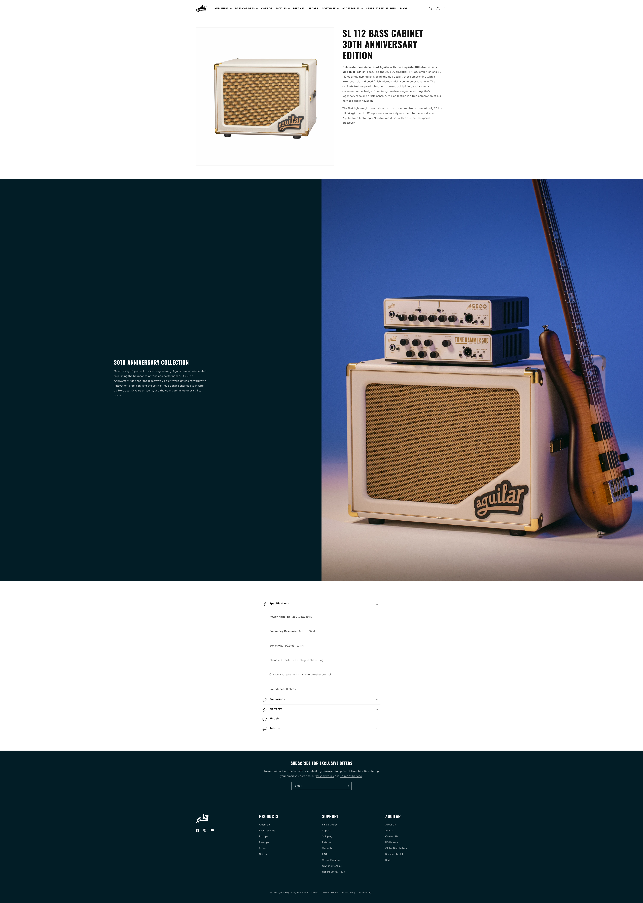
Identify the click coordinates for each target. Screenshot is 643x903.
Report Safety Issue (333, 871)
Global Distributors (396, 848)
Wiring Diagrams (331, 860)
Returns (326, 842)
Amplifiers (265, 824)
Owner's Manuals (332, 865)
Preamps (264, 842)
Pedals (263, 848)
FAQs (325, 854)
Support (326, 830)
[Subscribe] (347, 786)
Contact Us (391, 836)
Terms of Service (351, 776)
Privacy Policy (325, 776)
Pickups (263, 836)
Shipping (327, 836)
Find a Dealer (329, 824)
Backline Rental (394, 854)
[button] (222, 8)
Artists (389, 830)
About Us (390, 824)
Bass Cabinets (267, 830)
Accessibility (365, 892)
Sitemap (314, 892)
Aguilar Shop (284, 892)
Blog (387, 860)
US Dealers (391, 842)
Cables (263, 854)
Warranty (327, 848)
